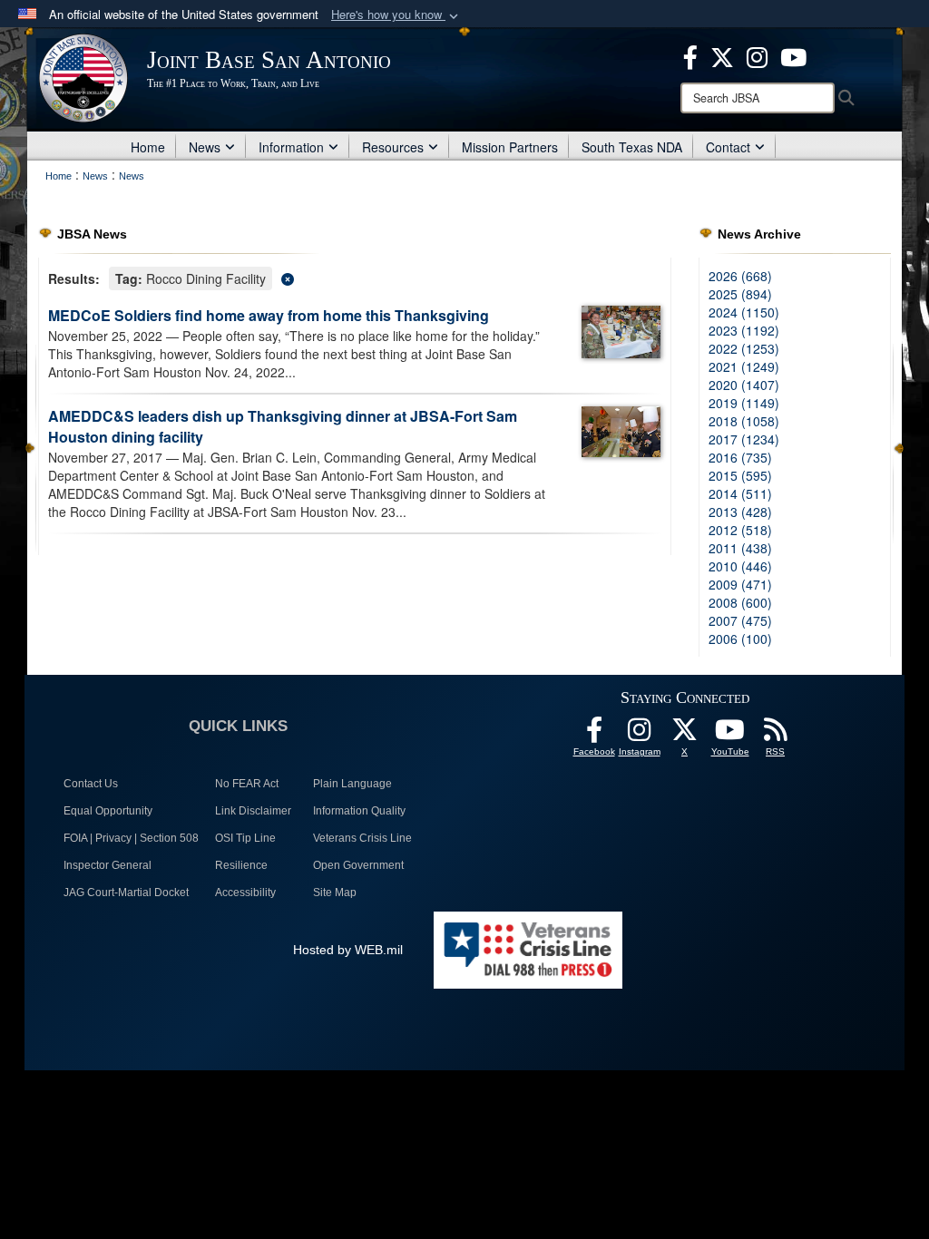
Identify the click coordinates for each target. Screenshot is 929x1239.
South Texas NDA (632, 147)
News (204, 147)
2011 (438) (740, 548)
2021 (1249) (744, 366)
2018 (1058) (744, 421)
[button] (396, 14)
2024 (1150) (744, 312)
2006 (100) (740, 638)
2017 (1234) (744, 439)
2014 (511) (740, 493)
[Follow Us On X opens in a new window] (685, 734)
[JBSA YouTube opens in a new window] (793, 55)
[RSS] (775, 734)
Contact (728, 147)
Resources (393, 147)
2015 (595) (740, 475)
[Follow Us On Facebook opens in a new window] (594, 734)
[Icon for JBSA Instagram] (639, 734)
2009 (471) (740, 584)
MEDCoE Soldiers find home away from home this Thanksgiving (268, 315)
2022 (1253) (744, 348)
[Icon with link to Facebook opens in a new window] (690, 55)
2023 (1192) (744, 330)
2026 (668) (740, 276)
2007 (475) (740, 620)
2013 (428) (740, 511)
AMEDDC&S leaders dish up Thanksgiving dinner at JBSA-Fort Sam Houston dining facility (282, 426)
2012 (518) (740, 530)
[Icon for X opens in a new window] (722, 55)
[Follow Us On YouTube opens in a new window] (730, 734)
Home (148, 147)
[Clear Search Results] (354, 277)
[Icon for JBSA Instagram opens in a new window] (757, 55)
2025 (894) (740, 294)
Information (291, 147)
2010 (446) (740, 566)
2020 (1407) (744, 385)
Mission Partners (510, 147)
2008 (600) (740, 602)
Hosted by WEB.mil (348, 949)
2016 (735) (740, 457)
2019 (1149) (744, 403)
